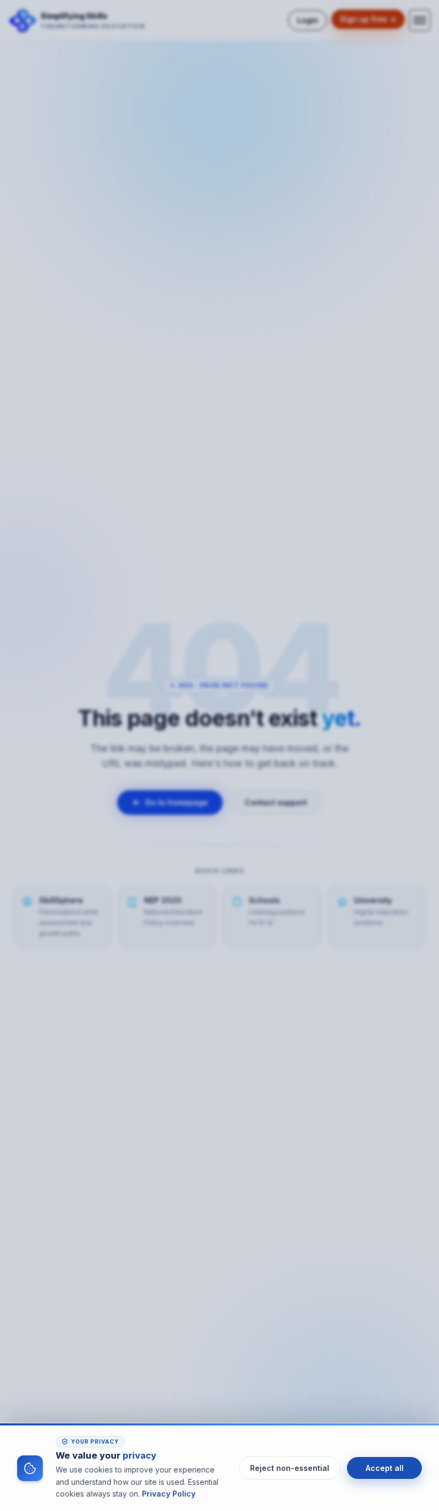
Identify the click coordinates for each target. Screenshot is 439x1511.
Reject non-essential (289, 1468)
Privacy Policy (168, 1493)
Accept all (385, 1468)
